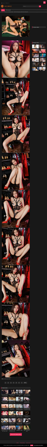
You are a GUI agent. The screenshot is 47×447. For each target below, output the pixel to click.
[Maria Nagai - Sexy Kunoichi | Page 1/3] (42, 51)
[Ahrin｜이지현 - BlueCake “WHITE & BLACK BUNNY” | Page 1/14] (35, 60)
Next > (25, 382)
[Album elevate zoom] (44, 2)
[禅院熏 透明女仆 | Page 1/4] (35, 64)
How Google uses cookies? (38, 445)
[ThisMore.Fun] (10, 6)
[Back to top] (44, 444)
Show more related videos (16, 434)
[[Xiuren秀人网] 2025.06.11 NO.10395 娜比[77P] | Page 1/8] (42, 69)
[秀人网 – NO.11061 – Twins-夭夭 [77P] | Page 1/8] (42, 46)
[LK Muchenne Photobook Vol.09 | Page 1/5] (35, 46)
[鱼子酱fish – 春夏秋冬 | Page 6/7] (35, 55)
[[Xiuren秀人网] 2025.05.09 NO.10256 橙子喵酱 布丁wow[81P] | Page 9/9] (35, 69)
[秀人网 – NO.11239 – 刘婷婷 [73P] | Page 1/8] (42, 64)
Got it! (32, 445)
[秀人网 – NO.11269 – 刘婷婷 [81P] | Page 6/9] (42, 60)
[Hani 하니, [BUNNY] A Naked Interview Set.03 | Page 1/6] (42, 55)
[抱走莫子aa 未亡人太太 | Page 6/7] (35, 51)
